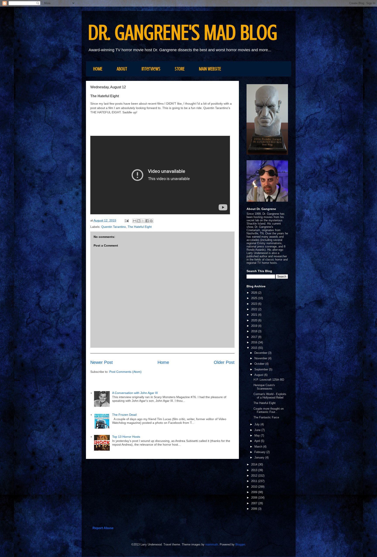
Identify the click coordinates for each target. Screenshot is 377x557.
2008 (254, 497)
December (261, 352)
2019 (254, 325)
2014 (254, 464)
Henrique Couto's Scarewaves (264, 386)
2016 (254, 342)
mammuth (211, 544)
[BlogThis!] (139, 221)
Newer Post (101, 362)
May (257, 435)
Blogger (240, 544)
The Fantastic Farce (266, 417)
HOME (97, 69)
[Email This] (134, 221)
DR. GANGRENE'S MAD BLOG (182, 32)
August (259, 374)
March (258, 446)
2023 (254, 303)
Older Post (224, 362)
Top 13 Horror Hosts (126, 436)
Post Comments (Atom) (125, 371)
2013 (254, 470)
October (259, 363)
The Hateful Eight (140, 226)
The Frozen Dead (124, 414)
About (122, 69)
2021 (254, 314)
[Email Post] (126, 220)
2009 (254, 492)
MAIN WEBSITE (210, 69)
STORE (180, 69)
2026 (254, 292)
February (260, 452)
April (257, 441)
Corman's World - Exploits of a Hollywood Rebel (270, 395)
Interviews (151, 69)
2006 (254, 508)
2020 (254, 320)
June (257, 430)
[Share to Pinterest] (151, 221)
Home (163, 362)
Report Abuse (103, 528)
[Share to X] (143, 221)
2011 (254, 481)
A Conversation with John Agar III (135, 393)
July (257, 424)
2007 (254, 503)
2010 (254, 486)
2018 (254, 331)
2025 (254, 298)
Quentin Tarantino (113, 226)
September (261, 369)
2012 (254, 475)
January (259, 457)
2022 (254, 309)
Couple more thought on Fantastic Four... (269, 410)
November (261, 358)
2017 (254, 337)
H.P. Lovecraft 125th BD (269, 379)
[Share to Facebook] (147, 221)
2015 (254, 347)
